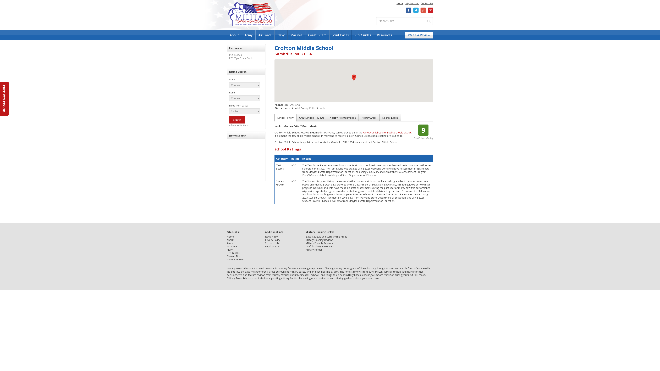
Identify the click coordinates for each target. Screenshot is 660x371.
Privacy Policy (272, 239)
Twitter (416, 10)
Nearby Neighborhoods (343, 117)
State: (232, 79)
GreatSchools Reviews (311, 117)
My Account (412, 3)
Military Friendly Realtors (319, 243)
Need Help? (271, 236)
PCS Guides (363, 35)
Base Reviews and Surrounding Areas (326, 236)
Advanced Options (238, 125)
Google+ (423, 10)
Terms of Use (272, 243)
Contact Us (427, 3)
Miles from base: (238, 105)
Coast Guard (317, 35)
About (234, 35)
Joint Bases (340, 35)
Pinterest (430, 10)
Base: (232, 92)
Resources (384, 35)
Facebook (408, 10)
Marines (296, 35)
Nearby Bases (390, 117)
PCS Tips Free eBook (241, 58)
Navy (281, 35)
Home (400, 3)
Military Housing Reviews (319, 239)
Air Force (265, 35)
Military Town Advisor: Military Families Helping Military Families (252, 14)
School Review (285, 117)
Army (248, 35)
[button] (354, 78)
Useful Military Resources (320, 246)
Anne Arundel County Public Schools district (387, 132)
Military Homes (314, 249)
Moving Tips (233, 256)
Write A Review (419, 35)
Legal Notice (272, 246)
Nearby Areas (369, 117)
